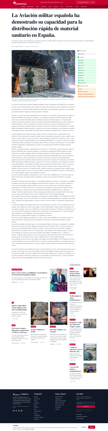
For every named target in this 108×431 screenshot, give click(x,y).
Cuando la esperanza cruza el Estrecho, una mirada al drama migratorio (76, 351)
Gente (49, 6)
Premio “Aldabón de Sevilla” (37, 330)
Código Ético (58, 398)
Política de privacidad (86, 411)
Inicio (13, 9)
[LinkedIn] (21, 410)
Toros (62, 6)
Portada (23, 6)
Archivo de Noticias (38, 417)
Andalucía (43, 6)
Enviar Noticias (80, 418)
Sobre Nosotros (59, 396)
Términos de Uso (59, 405)
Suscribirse (86, 406)
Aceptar (92, 427)
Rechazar (84, 427)
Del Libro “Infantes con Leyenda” (58, 330)
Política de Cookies (59, 403)
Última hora (30, 6)
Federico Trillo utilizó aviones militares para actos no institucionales (19, 307)
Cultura (77, 6)
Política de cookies (29, 429)
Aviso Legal (58, 407)
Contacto (57, 409)
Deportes (56, 6)
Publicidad (79, 414)
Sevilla (37, 6)
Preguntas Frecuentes (81, 416)
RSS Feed (36, 419)
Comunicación (69, 6)
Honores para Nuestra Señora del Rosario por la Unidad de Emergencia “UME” (76, 276)
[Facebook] (13, 410)
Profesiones (84, 6)
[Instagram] (19, 410)
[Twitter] (16, 410)
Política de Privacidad (60, 401)
